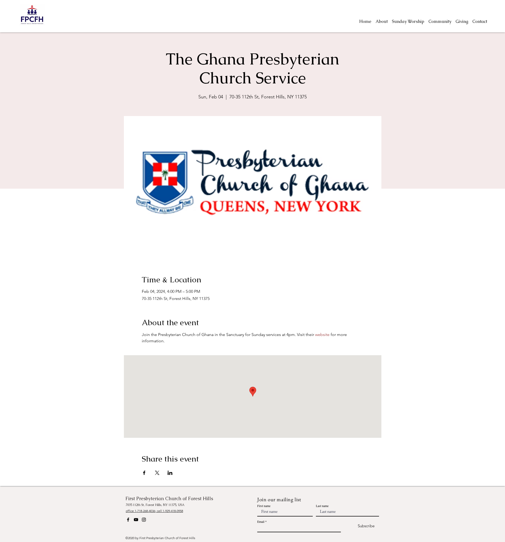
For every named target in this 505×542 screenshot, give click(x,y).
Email (260, 521)
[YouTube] (136, 519)
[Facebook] (128, 519)
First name (263, 505)
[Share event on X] (157, 473)
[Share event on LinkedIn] (170, 473)
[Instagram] (144, 519)
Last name (322, 505)
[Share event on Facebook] (144, 473)
